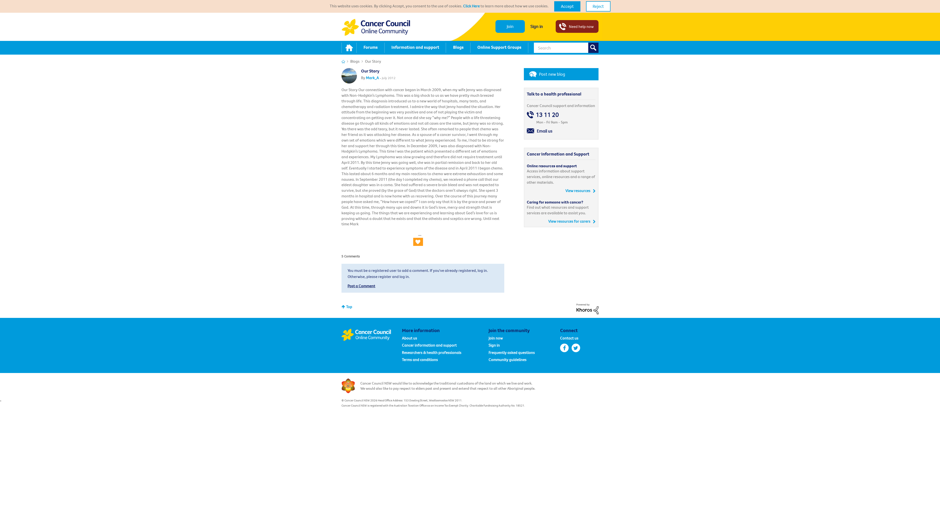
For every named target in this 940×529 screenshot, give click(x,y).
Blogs (355, 61)
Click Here (471, 5)
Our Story (370, 71)
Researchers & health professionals (431, 352)
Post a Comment (361, 285)
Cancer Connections (343, 61)
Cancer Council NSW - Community (375, 27)
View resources (577, 190)
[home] (349, 48)
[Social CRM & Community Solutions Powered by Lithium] (587, 308)
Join (510, 26)
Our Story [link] (373, 61)
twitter (576, 348)
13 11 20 (547, 114)
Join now (496, 338)
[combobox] (566, 48)
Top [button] (349, 306)
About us (409, 338)
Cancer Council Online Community (371, 335)
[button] (567, 6)
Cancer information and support (429, 345)
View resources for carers (569, 221)
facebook (564, 348)
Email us (544, 131)
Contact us (569, 338)
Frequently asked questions (512, 352)
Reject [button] (598, 6)
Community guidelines (508, 359)
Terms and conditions (420, 359)
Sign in (536, 26)
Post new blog (552, 74)
